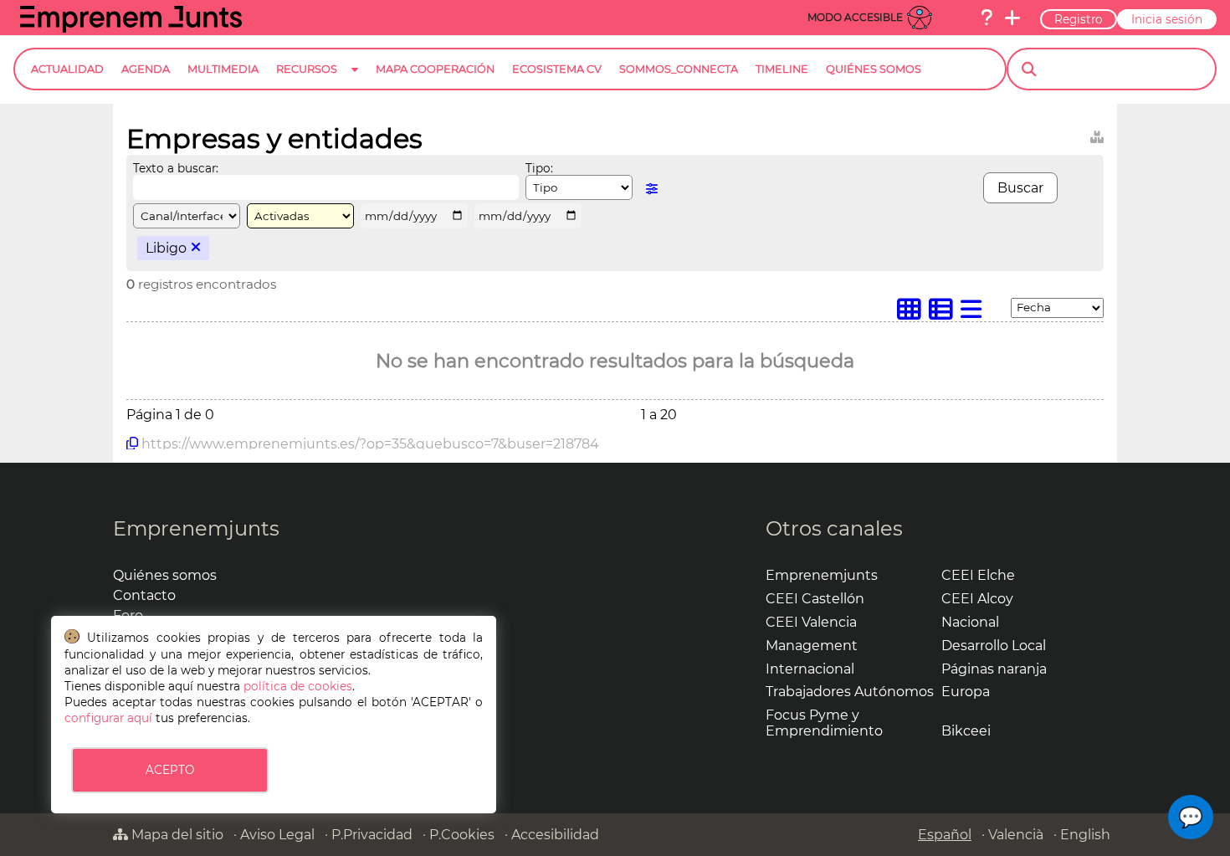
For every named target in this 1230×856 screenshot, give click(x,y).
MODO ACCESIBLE (855, 17)
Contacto (144, 595)
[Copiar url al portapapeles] (132, 443)
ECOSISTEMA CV (557, 69)
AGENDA (145, 69)
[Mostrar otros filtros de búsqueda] (651, 188)
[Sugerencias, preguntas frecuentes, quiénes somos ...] (986, 18)
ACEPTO (170, 770)
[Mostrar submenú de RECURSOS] (354, 82)
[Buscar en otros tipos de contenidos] (1097, 134)
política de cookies (297, 686)
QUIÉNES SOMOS (873, 69)
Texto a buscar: (175, 168)
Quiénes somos (165, 575)
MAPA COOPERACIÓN (435, 69)
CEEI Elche (978, 575)
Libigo (166, 248)
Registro (1078, 19)
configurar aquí (108, 718)
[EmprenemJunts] (131, 28)
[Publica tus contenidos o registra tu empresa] (1012, 18)
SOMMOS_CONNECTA (678, 69)
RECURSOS (306, 69)
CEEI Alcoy (977, 599)
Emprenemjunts (196, 528)
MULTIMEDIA (223, 69)
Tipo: (539, 168)
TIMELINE (782, 69)
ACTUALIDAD (67, 69)
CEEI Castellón (815, 599)
